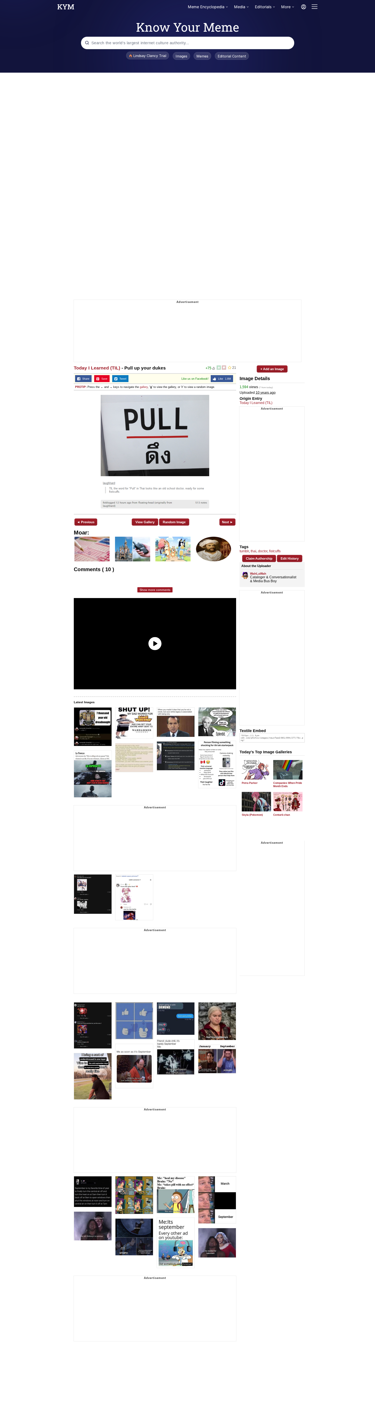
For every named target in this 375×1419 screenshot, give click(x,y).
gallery (144, 387)
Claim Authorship (259, 558)
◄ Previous (85, 522)
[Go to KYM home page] (65, 8)
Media (239, 7)
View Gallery (145, 522)
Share (84, 378)
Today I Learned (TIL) (97, 367)
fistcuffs (275, 551)
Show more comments (155, 590)
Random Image (174, 522)
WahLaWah (258, 573)
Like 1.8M (223, 378)
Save (103, 378)
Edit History (290, 558)
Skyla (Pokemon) (252, 814)
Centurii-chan (281, 814)
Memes (202, 56)
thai (253, 551)
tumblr (244, 551)
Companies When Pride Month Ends (287, 784)
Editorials (263, 7)
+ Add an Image (272, 369)
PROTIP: (81, 387)
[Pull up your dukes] (155, 452)
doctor (262, 551)
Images (181, 56)
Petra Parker (250, 783)
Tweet (121, 378)
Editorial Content (232, 56)
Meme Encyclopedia (206, 7)
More (286, 7)
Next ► (227, 522)
